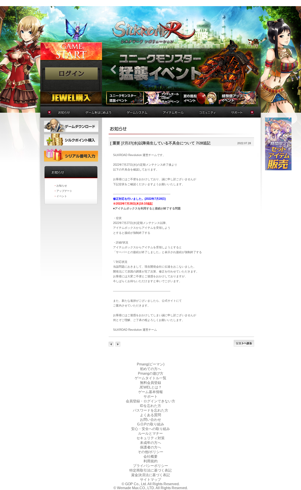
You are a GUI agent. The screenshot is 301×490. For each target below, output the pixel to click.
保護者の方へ (150, 447)
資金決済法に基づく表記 (150, 475)
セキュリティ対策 (150, 438)
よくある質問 (150, 415)
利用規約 (150, 461)
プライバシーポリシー (150, 466)
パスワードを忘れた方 (150, 410)
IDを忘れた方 (150, 406)
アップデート (64, 190)
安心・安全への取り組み (150, 429)
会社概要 (150, 456)
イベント (61, 196)
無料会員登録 (150, 383)
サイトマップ (150, 479)
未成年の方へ (150, 443)
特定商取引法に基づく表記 (150, 470)
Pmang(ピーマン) (150, 364)
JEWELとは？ (150, 387)
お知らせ (61, 185)
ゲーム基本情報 (150, 392)
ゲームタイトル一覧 (150, 378)
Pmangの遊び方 (150, 373)
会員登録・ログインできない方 (150, 401)
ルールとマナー (150, 433)
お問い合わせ (150, 419)
